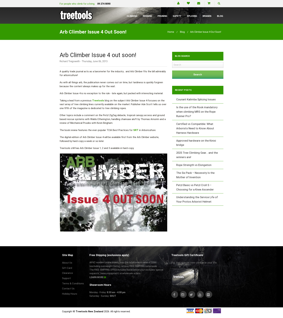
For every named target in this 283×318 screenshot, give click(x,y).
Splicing (192, 15)
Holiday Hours (69, 293)
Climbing (132, 15)
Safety (177, 15)
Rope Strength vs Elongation (193, 165)
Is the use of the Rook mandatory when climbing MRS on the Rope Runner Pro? (196, 112)
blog (182, 31)
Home (171, 31)
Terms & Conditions (73, 283)
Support (66, 278)
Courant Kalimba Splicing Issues (196, 99)
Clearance (67, 273)
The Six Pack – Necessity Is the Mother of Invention (195, 175)
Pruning (162, 15)
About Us (67, 262)
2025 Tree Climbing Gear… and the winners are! (197, 155)
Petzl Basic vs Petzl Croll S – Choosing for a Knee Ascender (195, 187)
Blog (220, 15)
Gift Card (67, 267)
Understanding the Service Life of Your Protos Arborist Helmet (197, 199)
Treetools (98, 100)
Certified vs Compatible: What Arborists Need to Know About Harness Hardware (195, 128)
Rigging (147, 15)
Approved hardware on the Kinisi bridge (196, 143)
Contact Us (68, 288)
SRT (135, 130)
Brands (207, 15)
